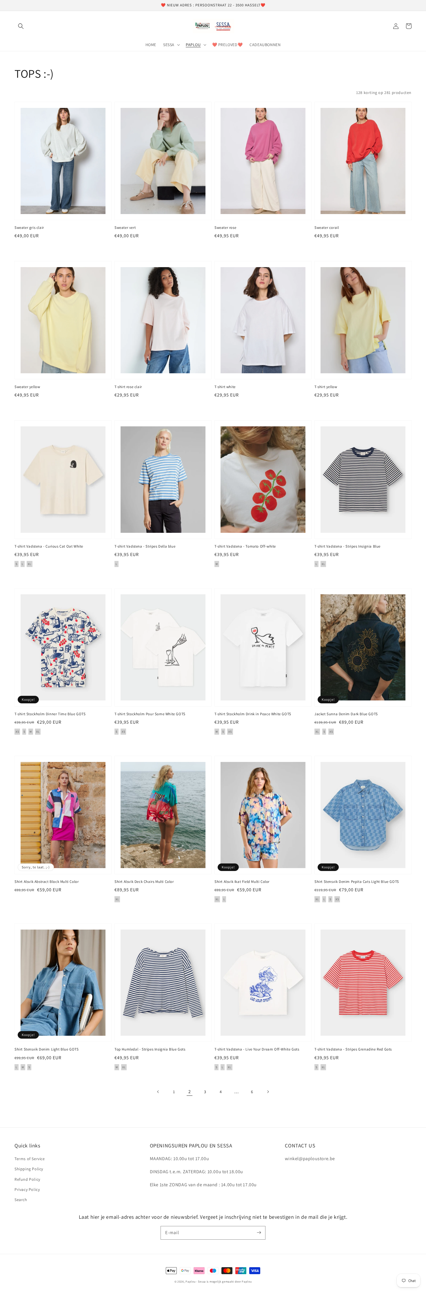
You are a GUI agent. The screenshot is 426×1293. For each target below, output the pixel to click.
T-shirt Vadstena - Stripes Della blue (144, 546)
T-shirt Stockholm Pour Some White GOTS (149, 713)
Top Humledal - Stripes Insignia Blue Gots (149, 1049)
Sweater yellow (27, 386)
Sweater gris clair (29, 227)
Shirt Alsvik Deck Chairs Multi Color (144, 881)
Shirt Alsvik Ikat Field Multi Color (242, 881)
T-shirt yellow (325, 386)
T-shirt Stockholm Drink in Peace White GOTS (252, 713)
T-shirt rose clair (128, 386)
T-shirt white (225, 386)
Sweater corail (326, 227)
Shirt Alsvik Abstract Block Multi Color (46, 881)
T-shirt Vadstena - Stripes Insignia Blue (347, 546)
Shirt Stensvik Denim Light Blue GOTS (46, 1049)
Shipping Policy (28, 1168)
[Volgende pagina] (267, 1091)
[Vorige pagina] (158, 1091)
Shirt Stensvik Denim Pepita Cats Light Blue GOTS (356, 881)
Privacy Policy (27, 1189)
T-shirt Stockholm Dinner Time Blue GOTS (49, 713)
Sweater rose (225, 227)
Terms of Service (29, 1158)
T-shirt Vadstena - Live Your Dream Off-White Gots (256, 1049)
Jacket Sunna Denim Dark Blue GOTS (346, 713)
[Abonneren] (258, 1232)
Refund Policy (27, 1179)
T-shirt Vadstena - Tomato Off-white (245, 546)
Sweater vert (125, 227)
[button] (20, 26)
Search (20, 1199)
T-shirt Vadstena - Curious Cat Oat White (48, 546)
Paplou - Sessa (195, 1281)
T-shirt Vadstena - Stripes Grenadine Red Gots (353, 1049)
